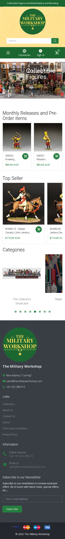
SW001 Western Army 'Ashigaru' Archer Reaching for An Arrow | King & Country (12, 157)
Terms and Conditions (15, 428)
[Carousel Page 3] (25, 312)
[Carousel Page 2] (20, 312)
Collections (9, 404)
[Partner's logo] (22, 273)
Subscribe (12, 509)
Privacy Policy (10, 434)
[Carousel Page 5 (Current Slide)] (35, 312)
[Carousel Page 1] (16, 312)
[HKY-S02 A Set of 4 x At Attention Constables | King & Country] (48, 137)
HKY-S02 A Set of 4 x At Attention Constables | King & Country (43, 157)
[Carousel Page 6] (40, 312)
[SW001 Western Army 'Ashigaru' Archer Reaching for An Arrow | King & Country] (17, 137)
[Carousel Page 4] (30, 312)
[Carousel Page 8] (50, 312)
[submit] (55, 41)
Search (6, 422)
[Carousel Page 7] (45, 312)
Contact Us (9, 416)
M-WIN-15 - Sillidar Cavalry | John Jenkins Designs (17, 231)
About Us (8, 410)
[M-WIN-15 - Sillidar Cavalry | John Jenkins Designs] (23, 204)
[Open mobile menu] (8, 52)
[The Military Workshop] (33, 22)
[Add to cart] (25, 156)
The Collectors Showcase (22, 301)
